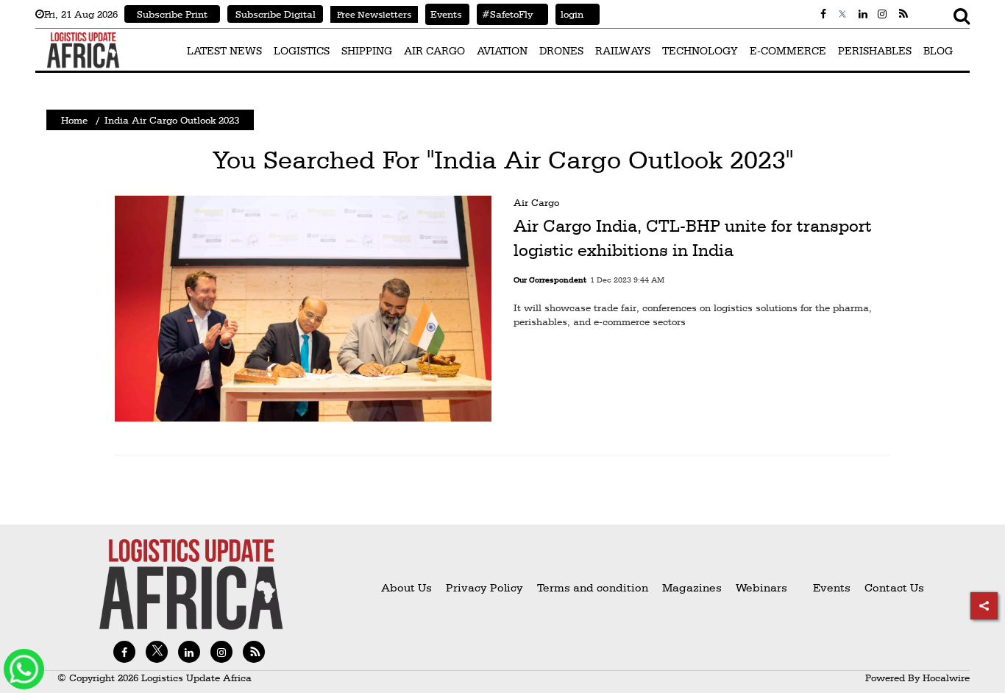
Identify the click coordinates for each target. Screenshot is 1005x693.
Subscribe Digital (275, 14)
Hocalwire (946, 677)
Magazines (693, 587)
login (569, 14)
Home (74, 120)
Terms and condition (594, 587)
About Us (406, 587)
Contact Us (894, 587)
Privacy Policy (484, 587)
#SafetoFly (505, 14)
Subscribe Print (172, 14)
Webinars (761, 587)
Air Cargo (536, 202)
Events (443, 14)
